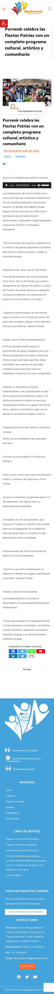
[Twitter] (22, 651)
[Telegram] (22, 656)
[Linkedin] (13, 656)
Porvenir (27, 669)
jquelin (14, 108)
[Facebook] (13, 651)
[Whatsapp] (31, 651)
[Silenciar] (39, 185)
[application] (27, 185)
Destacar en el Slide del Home (21, 151)
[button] (4, 23)
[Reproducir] (6, 185)
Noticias (21, 156)
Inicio (7, 156)
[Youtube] (40, 651)
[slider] (45, 185)
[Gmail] (31, 656)
